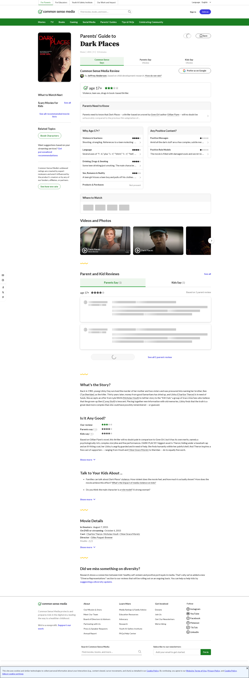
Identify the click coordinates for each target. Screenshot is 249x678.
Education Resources (128, 614)
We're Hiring (160, 624)
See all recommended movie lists (54, 115)
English (204, 2)
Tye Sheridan (87, 394)
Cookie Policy (153, 671)
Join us (205, 12)
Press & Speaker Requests (96, 628)
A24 (91, 540)
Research (123, 624)
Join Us (158, 614)
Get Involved (161, 603)
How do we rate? (153, 75)
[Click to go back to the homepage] (56, 12)
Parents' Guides (108, 22)
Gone (153, 114)
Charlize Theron (186, 394)
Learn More (125, 603)
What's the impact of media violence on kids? (134, 482)
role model (126, 489)
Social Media (89, 22)
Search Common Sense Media (95, 646)
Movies (41, 22)
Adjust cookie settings (12, 674)
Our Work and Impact (106, 2)
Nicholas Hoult (130, 397)
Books (62, 22)
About (87, 603)
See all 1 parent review (160, 357)
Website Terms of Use (196, 671)
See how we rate (49, 186)
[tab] (102, 61)
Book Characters (49, 135)
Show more (86, 459)
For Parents (46, 2)
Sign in (193, 12)
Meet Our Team (91, 614)
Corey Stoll (108, 401)
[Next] (211, 241)
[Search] (139, 652)
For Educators (61, 2)
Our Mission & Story (93, 609)
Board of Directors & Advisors (97, 619)
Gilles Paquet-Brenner (102, 537)
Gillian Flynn (173, 114)
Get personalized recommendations (50, 152)
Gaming (74, 22)
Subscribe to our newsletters (167, 646)
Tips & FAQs (128, 22)
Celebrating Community (151, 22)
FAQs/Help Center (127, 633)
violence (125, 479)
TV (52, 22)
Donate (158, 609)
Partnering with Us (92, 624)
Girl (158, 114)
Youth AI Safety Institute (82, 2)
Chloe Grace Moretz (138, 449)
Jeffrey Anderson (97, 75)
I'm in (206, 652)
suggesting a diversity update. (96, 581)
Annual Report (90, 633)
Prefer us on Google (196, 70)
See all (207, 273)
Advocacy (123, 619)
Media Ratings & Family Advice (132, 609)
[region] (124, 672)
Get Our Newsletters (165, 619)
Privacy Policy (213, 671)
